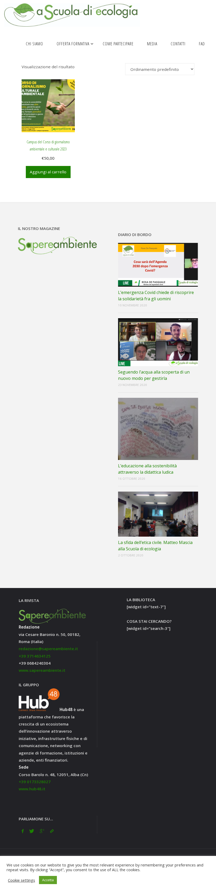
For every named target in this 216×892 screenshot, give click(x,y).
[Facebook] (22, 831)
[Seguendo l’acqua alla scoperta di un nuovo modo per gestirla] (158, 342)
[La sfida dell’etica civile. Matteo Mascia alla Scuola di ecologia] (158, 514)
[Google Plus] (42, 831)
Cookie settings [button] (21, 880)
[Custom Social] (51, 831)
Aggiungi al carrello (48, 171)
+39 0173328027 (35, 781)
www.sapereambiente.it (42, 670)
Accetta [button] (48, 880)
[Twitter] (32, 831)
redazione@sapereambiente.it (48, 648)
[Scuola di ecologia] (72, 14)
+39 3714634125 (35, 656)
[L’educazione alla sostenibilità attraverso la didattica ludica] (158, 429)
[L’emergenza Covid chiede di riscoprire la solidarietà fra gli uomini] (158, 265)
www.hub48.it (32, 788)
